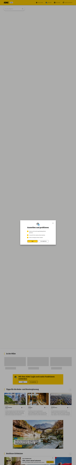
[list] (38, 234)
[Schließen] (53, 223)
